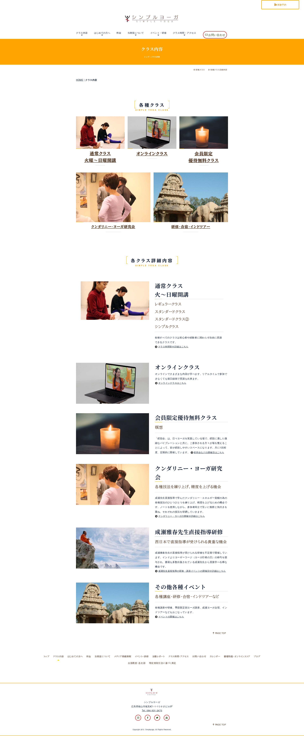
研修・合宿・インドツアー (190, 226)
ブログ (257, 656)
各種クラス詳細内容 (218, 69)
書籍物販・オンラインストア (237, 656)
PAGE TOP (220, 633)
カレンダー (215, 656)
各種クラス (200, 69)
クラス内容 (82, 32)
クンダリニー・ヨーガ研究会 (113, 226)
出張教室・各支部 (137, 663)
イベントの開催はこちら (171, 616)
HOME (79, 79)
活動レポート (158, 656)
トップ (146, 57)
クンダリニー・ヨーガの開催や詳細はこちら (181, 516)
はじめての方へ (102, 32)
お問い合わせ (216, 35)
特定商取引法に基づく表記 (162, 663)
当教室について (136, 32)
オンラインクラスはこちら (172, 382)
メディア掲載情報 (122, 656)
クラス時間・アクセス (184, 32)
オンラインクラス (152, 153)
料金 (119, 32)
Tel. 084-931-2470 (152, 710)
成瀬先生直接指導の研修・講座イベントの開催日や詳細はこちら (192, 570)
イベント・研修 (158, 32)
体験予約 (282, 4)
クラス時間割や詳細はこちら (173, 346)
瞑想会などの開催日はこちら (209, 452)
